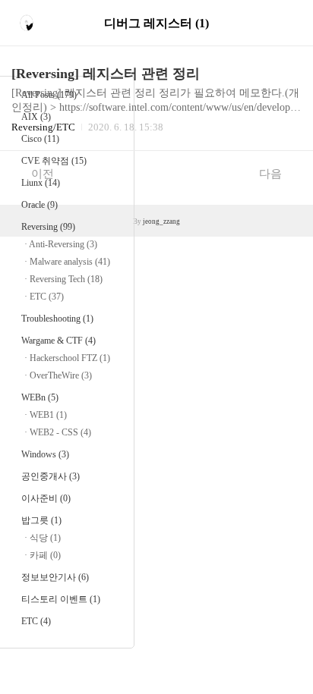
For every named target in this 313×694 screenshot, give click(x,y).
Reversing (48, 226)
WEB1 (48, 415)
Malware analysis (70, 261)
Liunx (40, 182)
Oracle (39, 204)
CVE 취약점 (54, 160)
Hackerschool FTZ (70, 358)
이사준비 (46, 498)
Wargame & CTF (58, 340)
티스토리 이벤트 (60, 599)
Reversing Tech (66, 279)
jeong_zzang (161, 221)
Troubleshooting (57, 318)
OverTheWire (61, 375)
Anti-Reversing (63, 244)
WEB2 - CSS (60, 432)
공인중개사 (50, 476)
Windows (45, 454)
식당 (45, 537)
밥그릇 (41, 520)
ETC (47, 296)
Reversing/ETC (43, 127)
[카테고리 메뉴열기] (286, 23)
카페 (45, 555)
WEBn (39, 397)
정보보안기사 (55, 577)
